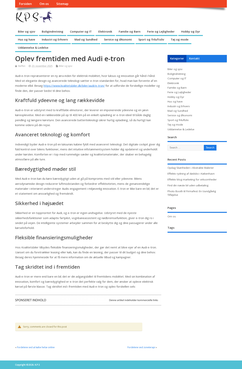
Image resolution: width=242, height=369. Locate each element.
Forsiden (25, 4)
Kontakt (194, 58)
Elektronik (105, 31)
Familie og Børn (129, 31)
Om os (44, 4)
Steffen (21, 66)
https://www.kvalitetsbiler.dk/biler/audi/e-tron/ (74, 85)
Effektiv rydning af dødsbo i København (191, 173)
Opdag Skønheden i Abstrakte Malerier (191, 167)
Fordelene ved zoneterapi (141, 347)
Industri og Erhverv (55, 39)
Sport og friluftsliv (151, 39)
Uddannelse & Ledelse (33, 47)
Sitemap (62, 4)
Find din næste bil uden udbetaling (188, 185)
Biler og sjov (26, 31)
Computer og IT (81, 31)
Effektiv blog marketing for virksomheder (192, 179)
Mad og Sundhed (85, 39)
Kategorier (177, 58)
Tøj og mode (179, 39)
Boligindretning (52, 31)
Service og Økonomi (118, 39)
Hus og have (26, 39)
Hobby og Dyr (190, 31)
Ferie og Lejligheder (161, 31)
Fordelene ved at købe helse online (36, 347)
